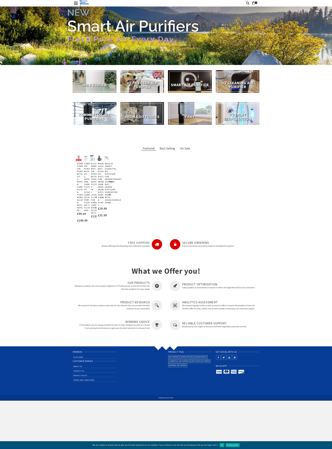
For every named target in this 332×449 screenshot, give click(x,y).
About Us (77, 366)
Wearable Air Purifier (177, 365)
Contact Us (78, 371)
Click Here (78, 357)
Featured (149, 148)
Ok (222, 445)
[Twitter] (223, 357)
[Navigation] (76, 3)
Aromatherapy (201, 357)
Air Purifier (173, 357)
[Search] (248, 3)
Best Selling (167, 148)
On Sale (185, 148)
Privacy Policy (80, 375)
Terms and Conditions (83, 380)
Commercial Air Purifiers (179, 361)
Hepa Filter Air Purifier (200, 361)
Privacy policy (232, 445)
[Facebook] (218, 357)
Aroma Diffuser (187, 357)
